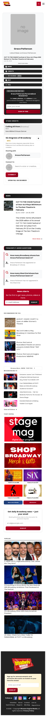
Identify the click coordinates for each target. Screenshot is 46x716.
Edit (9, 80)
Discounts (33, 502)
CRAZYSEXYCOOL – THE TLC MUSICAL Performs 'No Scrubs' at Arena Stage (31, 394)
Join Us (33, 703)
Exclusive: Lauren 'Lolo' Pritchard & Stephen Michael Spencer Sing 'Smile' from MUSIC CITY (31, 377)
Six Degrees (14, 76)
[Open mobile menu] (43, 4)
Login (33, 4)
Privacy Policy (28, 711)
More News (37, 239)
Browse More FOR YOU (22, 368)
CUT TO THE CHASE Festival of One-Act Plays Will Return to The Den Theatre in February (22, 58)
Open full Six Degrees (17, 180)
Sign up (23, 528)
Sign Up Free (23, 111)
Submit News (10, 705)
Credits (11, 71)
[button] (39, 4)
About (20, 703)
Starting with (11, 151)
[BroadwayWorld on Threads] (34, 698)
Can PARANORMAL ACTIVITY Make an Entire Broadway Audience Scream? (29, 386)
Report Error (36, 705)
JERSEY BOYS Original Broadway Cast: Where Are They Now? (22, 562)
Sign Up (34, 302)
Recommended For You (12, 313)
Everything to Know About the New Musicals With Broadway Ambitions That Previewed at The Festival (22, 587)
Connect (12, 175)
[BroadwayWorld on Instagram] (20, 698)
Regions (19, 705)
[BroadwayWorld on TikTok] (29, 698)
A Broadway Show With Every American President (20, 612)
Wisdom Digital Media (28, 709)
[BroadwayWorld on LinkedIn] (25, 698)
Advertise (13, 703)
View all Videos (9, 409)
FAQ (9, 85)
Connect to (10, 162)
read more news (23, 63)
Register (27, 4)
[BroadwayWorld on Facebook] (15, 698)
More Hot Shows (13, 502)
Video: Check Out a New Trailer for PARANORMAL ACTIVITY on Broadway (18, 636)
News (10, 66)
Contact (27, 703)
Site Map (27, 705)
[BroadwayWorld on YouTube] (39, 698)
